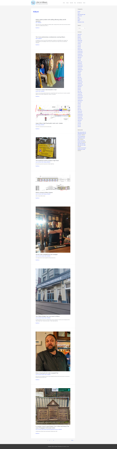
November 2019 (80, 97)
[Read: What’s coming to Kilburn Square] (53, 182)
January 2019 (80, 112)
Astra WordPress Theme (65, 446)
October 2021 (80, 68)
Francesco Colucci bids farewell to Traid (46, 89)
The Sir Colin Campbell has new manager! (47, 254)
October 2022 (80, 54)
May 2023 (79, 46)
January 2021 (80, 80)
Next (72, 440)
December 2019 (80, 95)
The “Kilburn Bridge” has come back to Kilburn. (48, 316)
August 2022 (79, 57)
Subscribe (71, 2)
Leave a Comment (38, 317)
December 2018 (80, 114)
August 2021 (79, 71)
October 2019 (80, 98)
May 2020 (79, 88)
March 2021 (79, 77)
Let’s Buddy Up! (79, 2)
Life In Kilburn (41, 2)
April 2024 (79, 37)
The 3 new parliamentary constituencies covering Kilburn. (50, 37)
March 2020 (79, 91)
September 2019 (80, 100)
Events (84, 2)
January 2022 (80, 63)
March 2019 (79, 109)
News (36, 22)
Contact (67, 2)
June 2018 (79, 123)
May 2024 (79, 35)
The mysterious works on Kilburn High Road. (47, 160)
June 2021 (79, 74)
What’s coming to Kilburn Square (44, 192)
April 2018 (79, 126)
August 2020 (79, 86)
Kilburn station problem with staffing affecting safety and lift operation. (82, 133)
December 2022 (80, 51)
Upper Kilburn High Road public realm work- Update (49, 123)
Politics (37, 38)
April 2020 (79, 89)
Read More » (38, 27)
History (43, 429)
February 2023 (80, 49)
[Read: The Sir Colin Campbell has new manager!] (53, 229)
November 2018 (80, 115)
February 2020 (80, 92)
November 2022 (80, 52)
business (37, 91)
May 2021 (79, 75)
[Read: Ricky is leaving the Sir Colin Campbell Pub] (53, 351)
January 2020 (80, 94)
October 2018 (80, 117)
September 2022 (80, 55)
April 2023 (79, 48)
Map (75, 2)
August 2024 (79, 34)
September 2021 (80, 69)
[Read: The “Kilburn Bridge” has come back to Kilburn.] (53, 291)
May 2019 (79, 106)
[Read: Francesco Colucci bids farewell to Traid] (50, 70)
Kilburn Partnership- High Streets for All (50, 429)
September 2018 (80, 118)
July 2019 (79, 103)
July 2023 (79, 43)
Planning (39, 124)
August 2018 (79, 120)
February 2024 (80, 40)
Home (64, 2)
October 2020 (80, 83)
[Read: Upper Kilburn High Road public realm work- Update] (53, 113)
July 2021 (79, 72)
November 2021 (80, 66)
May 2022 (79, 60)
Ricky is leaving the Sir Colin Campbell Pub (47, 373)
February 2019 (80, 111)
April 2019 (79, 108)
